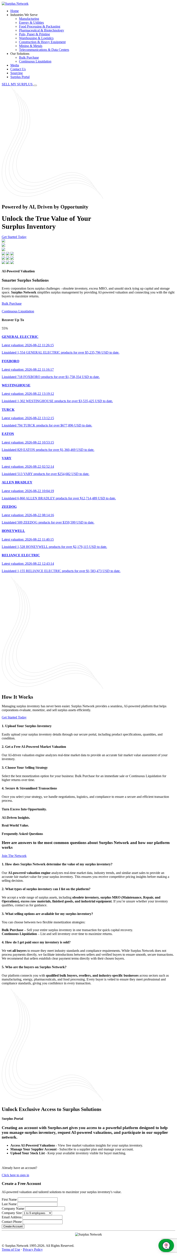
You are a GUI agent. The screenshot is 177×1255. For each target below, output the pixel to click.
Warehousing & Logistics (36, 38)
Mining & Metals (30, 46)
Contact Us (18, 69)
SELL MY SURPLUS (17, 84)
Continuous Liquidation (35, 61)
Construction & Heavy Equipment (42, 42)
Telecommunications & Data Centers (44, 50)
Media (14, 65)
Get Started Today (14, 237)
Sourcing (16, 73)
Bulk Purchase (29, 57)
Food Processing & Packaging (39, 26)
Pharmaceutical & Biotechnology (41, 30)
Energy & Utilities (31, 22)
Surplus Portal (20, 77)
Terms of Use (11, 1249)
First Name (9, 1199)
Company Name (13, 1208)
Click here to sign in (15, 1175)
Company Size (12, 1213)
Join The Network (14, 856)
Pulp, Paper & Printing (34, 34)
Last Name (9, 1204)
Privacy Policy (33, 1249)
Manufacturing (29, 18)
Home (14, 11)
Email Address (12, 1217)
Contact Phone (12, 1222)
